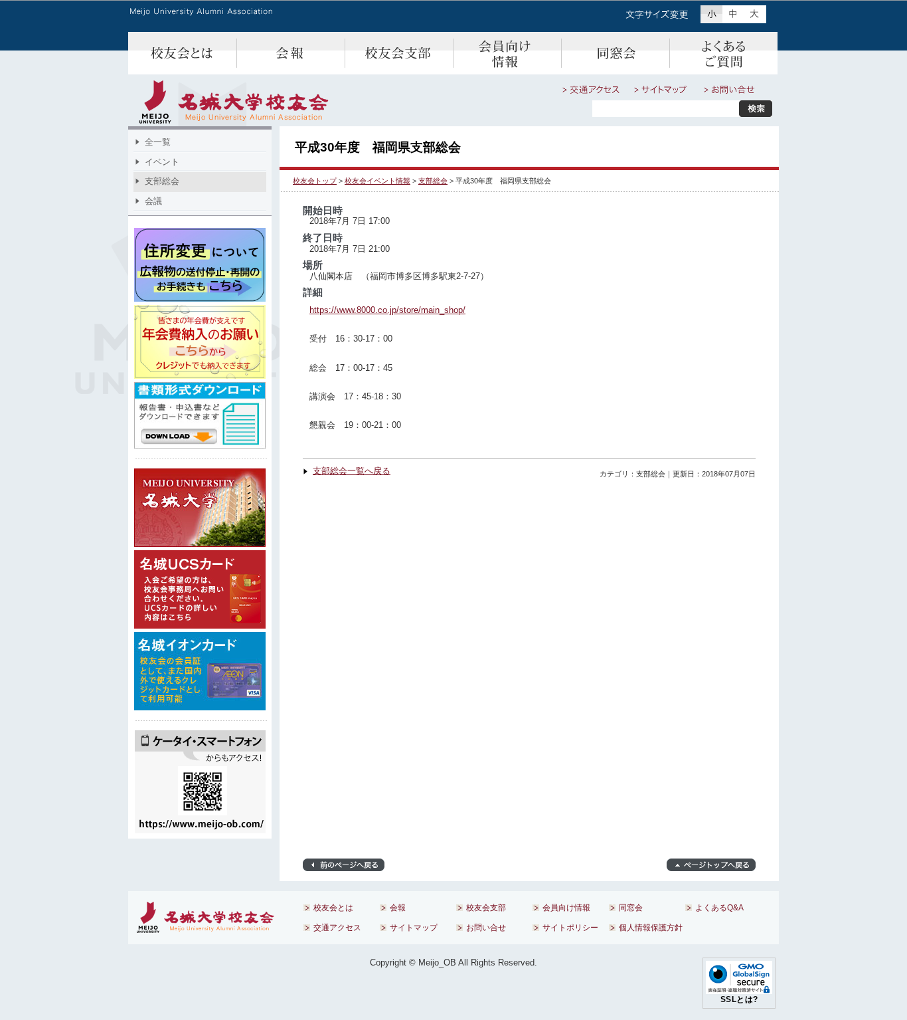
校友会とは (182, 53)
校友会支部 (399, 53)
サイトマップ (661, 89)
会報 (290, 53)
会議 (153, 201)
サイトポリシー (570, 927)
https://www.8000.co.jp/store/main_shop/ (387, 310)
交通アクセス (590, 89)
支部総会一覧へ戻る (351, 471)
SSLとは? (739, 999)
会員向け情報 (507, 53)
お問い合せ (729, 89)
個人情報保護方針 (651, 927)
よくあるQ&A (723, 53)
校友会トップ (315, 181)
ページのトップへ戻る (711, 865)
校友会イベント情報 (377, 181)
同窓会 (615, 53)
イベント (162, 162)
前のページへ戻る (343, 865)
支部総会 (433, 181)
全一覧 (158, 142)
